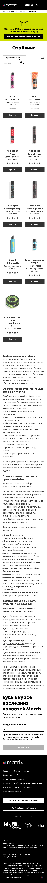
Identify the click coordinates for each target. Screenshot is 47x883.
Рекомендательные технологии (17, 787)
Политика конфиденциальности (17, 739)
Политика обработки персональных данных (23, 783)
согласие (16, 735)
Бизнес (29, 5)
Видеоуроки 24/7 (10, 775)
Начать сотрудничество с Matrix (23, 37)
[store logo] (10, 5)
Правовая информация (13, 779)
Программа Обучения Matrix (16, 771)
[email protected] (24, 857)
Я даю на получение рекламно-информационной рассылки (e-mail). (25, 736)
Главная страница (10, 11)
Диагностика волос (12, 792)
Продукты (22, 11)
